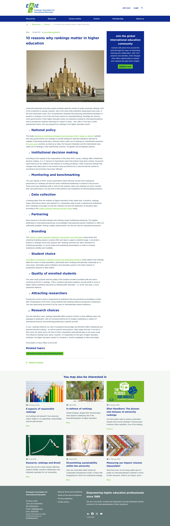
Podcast (110, 429)
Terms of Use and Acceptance (70, 495)
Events (97, 19)
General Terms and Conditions (70, 492)
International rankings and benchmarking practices (44, 353)
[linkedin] (87, 513)
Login (136, 8)
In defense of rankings (79, 408)
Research (52, 19)
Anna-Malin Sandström (52, 32)
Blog (27, 32)
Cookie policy (63, 502)
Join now (126, 8)
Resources (30, 19)
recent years (33, 144)
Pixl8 (43, 514)
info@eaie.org (36, 509)
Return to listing (36, 362)
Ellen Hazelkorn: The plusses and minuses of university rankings (123, 411)
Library (47, 24)
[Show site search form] (142, 8)
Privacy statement (65, 498)
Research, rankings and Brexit (43, 462)
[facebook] (92, 513)
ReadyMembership (32, 518)
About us (140, 19)
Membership (117, 19)
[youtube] (101, 513)
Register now (125, 66)
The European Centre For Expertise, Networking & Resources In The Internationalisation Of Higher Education (27, 24)
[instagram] (96, 513)
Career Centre (75, 19)
